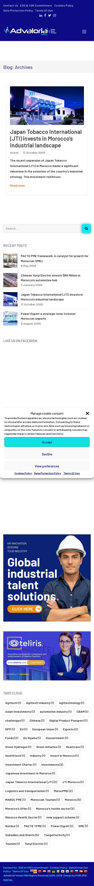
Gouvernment (57, 738)
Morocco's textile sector (55, 808)
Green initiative (48, 747)
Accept (47, 442)
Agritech (13, 703)
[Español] (81, 871)
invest (14, 152)
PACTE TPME (35, 826)
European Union (45, 729)
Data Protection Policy (47, 473)
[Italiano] (58, 871)
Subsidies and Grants (22, 835)
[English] (31, 871)
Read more (17, 185)
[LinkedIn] (40, 15)
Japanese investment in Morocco (30, 773)
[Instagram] (54, 15)
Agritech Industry (40, 703)
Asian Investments (20, 711)
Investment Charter (20, 764)
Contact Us (10, 5)
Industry (37, 755)
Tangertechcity (57, 835)
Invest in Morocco (64, 755)
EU (23, 729)
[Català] (35, 871)
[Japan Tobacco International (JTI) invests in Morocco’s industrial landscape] (47, 105)
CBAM (82, 711)
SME (83, 826)
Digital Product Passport (68, 720)
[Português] (72, 871)
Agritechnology (71, 703)
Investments (52, 764)
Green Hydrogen (18, 747)
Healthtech (15, 755)
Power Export (62, 826)
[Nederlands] (44, 871)
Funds (11, 738)
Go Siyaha (32, 738)
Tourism (12, 843)
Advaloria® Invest (13, 875)
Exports (70, 729)
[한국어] (67, 871)
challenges (14, 720)
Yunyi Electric (36, 843)
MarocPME (63, 791)
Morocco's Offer (18, 808)
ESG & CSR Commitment (36, 5)
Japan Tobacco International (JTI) (31, 782)
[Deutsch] (53, 871)
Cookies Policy (23, 473)
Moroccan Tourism (45, 799)
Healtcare (75, 747)
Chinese (37, 720)
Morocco (73, 799)
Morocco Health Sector (23, 817)
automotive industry (55, 711)
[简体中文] (40, 871)
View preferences (47, 466)
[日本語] (62, 871)
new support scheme (62, 817)
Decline (47, 454)
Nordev (12, 826)
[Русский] (76, 871)
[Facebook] (44, 15)
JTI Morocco (73, 782)
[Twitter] (49, 15)
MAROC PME (15, 799)
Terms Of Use (71, 473)
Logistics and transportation (27, 791)
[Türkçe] (85, 871)
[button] (87, 413)
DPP (10, 729)
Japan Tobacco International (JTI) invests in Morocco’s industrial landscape (46, 138)
